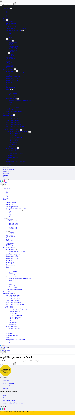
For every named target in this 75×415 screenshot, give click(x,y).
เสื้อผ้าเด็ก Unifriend (11, 202)
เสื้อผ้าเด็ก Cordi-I (10, 204)
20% (7, 195)
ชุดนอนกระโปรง (10, 262)
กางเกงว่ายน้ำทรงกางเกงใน (16, 331)
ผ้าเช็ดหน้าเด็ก (9, 333)
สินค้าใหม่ (5, 198)
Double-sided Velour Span (12, 245)
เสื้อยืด (10, 280)
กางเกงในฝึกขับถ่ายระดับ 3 (13, 295)
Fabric (4, 218)
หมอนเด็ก (8, 341)
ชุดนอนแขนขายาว (11, 249)
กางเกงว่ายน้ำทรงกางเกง (15, 330)
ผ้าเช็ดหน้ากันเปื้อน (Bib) (12, 335)
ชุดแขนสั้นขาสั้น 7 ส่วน (12, 256)
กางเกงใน (11, 269)
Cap (10, 215)
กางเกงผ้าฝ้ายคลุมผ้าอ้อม (15, 315)
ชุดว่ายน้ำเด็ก (6, 291)
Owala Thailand (9, 201)
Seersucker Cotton (13, 228)
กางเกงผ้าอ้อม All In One (15, 317)
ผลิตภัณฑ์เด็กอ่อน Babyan (12, 206)
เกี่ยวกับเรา (5, 175)
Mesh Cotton (12, 230)
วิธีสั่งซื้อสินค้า (6, 167)
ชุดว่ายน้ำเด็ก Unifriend (14, 286)
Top (10, 212)
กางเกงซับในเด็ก (13, 275)
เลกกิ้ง (10, 284)
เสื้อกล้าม (11, 273)
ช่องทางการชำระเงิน (8, 169)
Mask (10, 211)
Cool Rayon (11, 232)
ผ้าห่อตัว (8, 337)
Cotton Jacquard (12, 226)
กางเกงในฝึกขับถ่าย (8, 293)
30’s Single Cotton (13, 220)
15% (7, 196)
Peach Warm (9, 241)
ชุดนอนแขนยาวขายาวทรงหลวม (17, 253)
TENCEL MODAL (10, 236)
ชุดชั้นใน (8, 267)
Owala (10, 216)
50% (7, 191)
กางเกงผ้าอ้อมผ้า (13, 313)
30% (7, 193)
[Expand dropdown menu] (22, 210)
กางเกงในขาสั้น (13, 271)
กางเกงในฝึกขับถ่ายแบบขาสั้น (13, 302)
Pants (10, 214)
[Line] (3, 181)
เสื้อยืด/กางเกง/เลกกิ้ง (11, 276)
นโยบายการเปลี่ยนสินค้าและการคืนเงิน (13, 403)
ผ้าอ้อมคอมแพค (13, 320)
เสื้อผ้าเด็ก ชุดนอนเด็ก (8, 247)
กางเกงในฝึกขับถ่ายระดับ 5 (13, 298)
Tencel (7, 238)
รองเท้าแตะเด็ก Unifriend (12, 287)
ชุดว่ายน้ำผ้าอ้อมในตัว (14, 328)
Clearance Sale (6, 188)
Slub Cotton (11, 222)
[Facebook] (1, 181)
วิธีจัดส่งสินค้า (6, 173)
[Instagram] (4, 181)
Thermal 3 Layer (10, 243)
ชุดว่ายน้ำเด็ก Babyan (11, 326)
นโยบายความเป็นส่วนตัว (9, 400)
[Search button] (15, 363)
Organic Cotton (9, 235)
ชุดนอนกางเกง (9, 260)
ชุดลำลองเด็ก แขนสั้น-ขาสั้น (13, 264)
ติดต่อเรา (5, 177)
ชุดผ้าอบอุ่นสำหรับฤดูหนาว (13, 254)
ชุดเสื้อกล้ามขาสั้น (10, 265)
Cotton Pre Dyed (13, 227)
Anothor (37, 411)
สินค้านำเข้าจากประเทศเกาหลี (13, 210)
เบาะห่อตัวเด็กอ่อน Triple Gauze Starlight (16, 339)
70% (7, 190)
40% (7, 192)
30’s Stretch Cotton (13, 224)
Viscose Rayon (9, 240)
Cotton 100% (9, 219)
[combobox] (7, 364)
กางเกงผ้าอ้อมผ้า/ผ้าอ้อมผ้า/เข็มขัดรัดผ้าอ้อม (17, 309)
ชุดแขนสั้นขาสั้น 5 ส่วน (12, 258)
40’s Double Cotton (13, 223)
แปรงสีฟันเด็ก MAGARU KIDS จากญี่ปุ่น (16, 208)
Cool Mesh (11, 234)
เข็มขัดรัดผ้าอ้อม (13, 324)
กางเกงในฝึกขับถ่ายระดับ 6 (13, 300)
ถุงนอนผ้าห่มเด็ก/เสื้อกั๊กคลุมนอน (14, 289)
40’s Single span (9, 244)
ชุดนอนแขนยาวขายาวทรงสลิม (17, 251)
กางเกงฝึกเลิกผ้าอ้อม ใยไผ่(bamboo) (15, 304)
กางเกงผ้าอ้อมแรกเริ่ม (14, 311)
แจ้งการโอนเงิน (7, 171)
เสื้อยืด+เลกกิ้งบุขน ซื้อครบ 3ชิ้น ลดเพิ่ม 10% (20, 278)
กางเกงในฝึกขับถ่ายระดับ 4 (13, 297)
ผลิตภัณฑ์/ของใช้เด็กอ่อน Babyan (11, 308)
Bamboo (8, 239)
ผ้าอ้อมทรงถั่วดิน (13, 322)
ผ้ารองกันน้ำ (9, 342)
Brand (4, 199)
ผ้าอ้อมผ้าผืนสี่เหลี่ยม (14, 319)
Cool (7, 231)
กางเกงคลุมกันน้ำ (10, 306)
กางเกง (10, 282)
